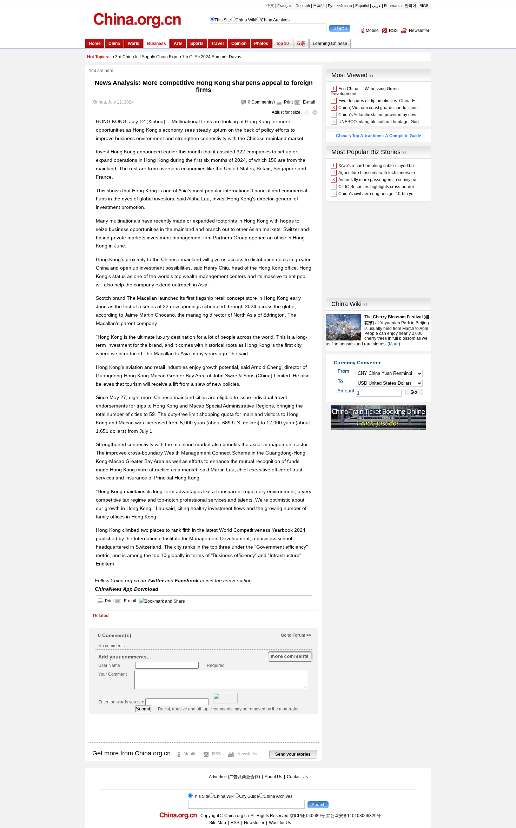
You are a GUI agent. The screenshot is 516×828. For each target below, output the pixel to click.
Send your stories (293, 754)
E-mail (309, 102)
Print (288, 102)
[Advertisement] (203, 728)
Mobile (190, 753)
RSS (216, 753)
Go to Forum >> (296, 635)
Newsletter (247, 753)
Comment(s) (263, 102)
